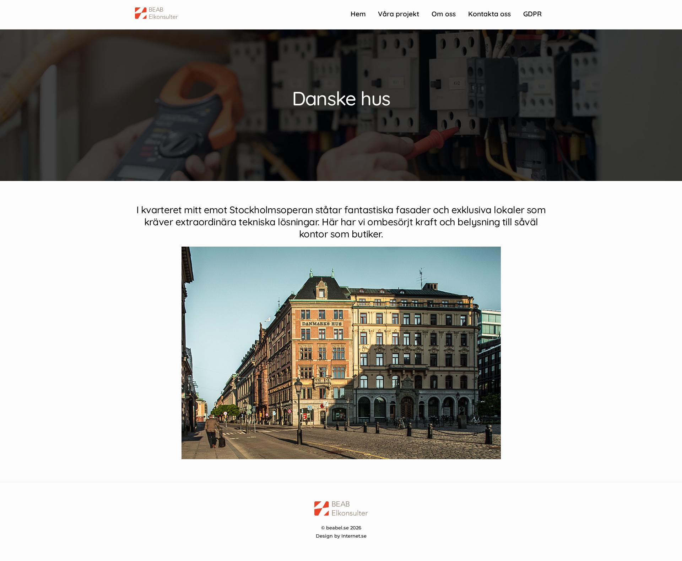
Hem (358, 14)
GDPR (532, 14)
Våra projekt (398, 14)
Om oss (444, 14)
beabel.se (337, 527)
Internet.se (354, 536)
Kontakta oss (489, 14)
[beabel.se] (156, 15)
